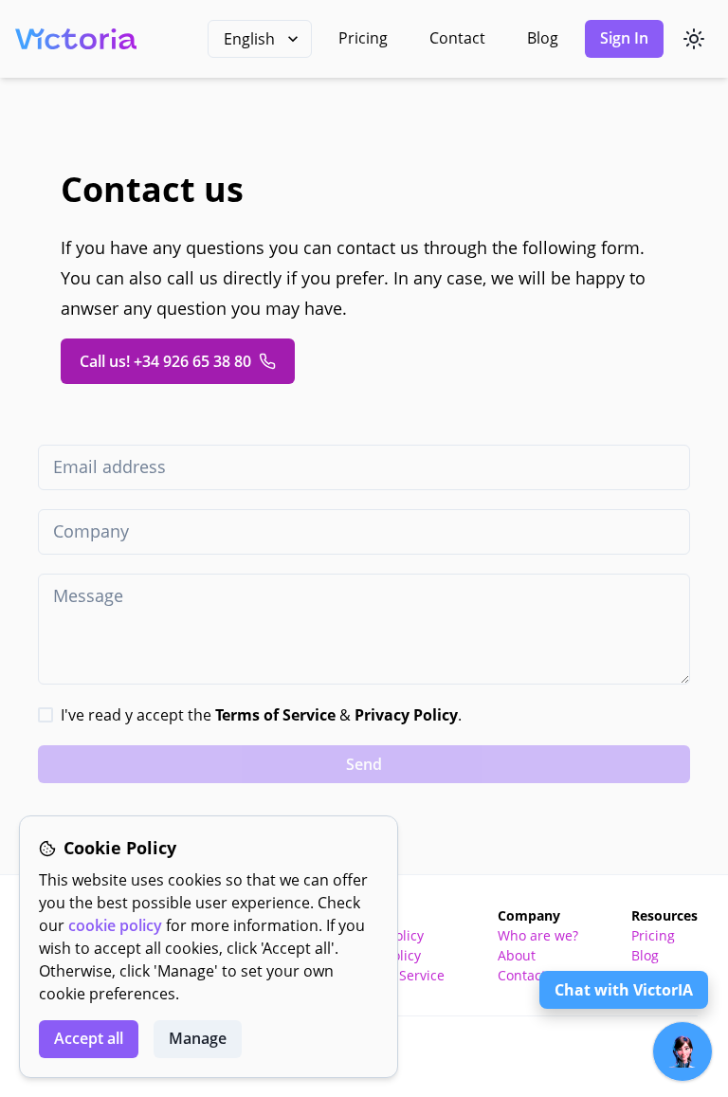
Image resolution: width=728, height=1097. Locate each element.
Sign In (624, 37)
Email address (109, 466)
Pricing (363, 37)
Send (364, 764)
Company (91, 531)
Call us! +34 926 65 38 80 (165, 361)
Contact (457, 37)
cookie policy (115, 925)
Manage (198, 1038)
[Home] (75, 38)
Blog (542, 37)
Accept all (88, 1038)
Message (88, 595)
